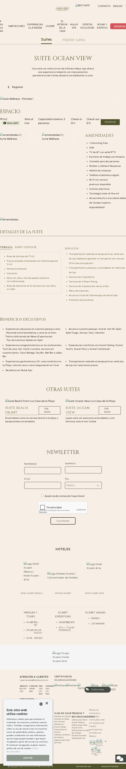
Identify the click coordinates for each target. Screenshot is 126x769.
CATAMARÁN (98, 623)
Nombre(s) (30, 463)
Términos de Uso (83, 766)
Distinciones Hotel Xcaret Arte (79, 726)
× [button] (46, 704)
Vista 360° (13, 123)
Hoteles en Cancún (62, 716)
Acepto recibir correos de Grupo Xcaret (65, 496)
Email (27, 478)
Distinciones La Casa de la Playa (80, 731)
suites (46, 39)
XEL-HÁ (36, 623)
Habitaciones (16, 26)
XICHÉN (70, 622)
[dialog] (27, 732)
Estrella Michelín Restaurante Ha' (79, 736)
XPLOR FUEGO (38, 631)
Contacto (104, 6)
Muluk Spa (74, 26)
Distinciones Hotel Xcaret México (79, 721)
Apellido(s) (70, 463)
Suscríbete (62, 520)
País (67, 478)
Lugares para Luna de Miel (62, 741)
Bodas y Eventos (102, 26)
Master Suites (73, 39)
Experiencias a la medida (35, 26)
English (117, 6)
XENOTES (62, 622)
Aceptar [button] (28, 758)
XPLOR (30, 630)
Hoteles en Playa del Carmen (61, 720)
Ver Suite (47, 410)
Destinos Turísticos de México (62, 736)
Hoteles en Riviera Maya (60, 725)
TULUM (70, 627)
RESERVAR (110, 122)
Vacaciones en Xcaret (60, 730)
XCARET (30, 622)
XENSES (38, 638)
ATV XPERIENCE (62, 629)
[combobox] (41, 704)
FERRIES (95, 618)
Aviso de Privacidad (109, 766)
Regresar (17, 87)
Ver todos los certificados (65, 679)
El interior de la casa (62, 26)
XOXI (29, 638)
